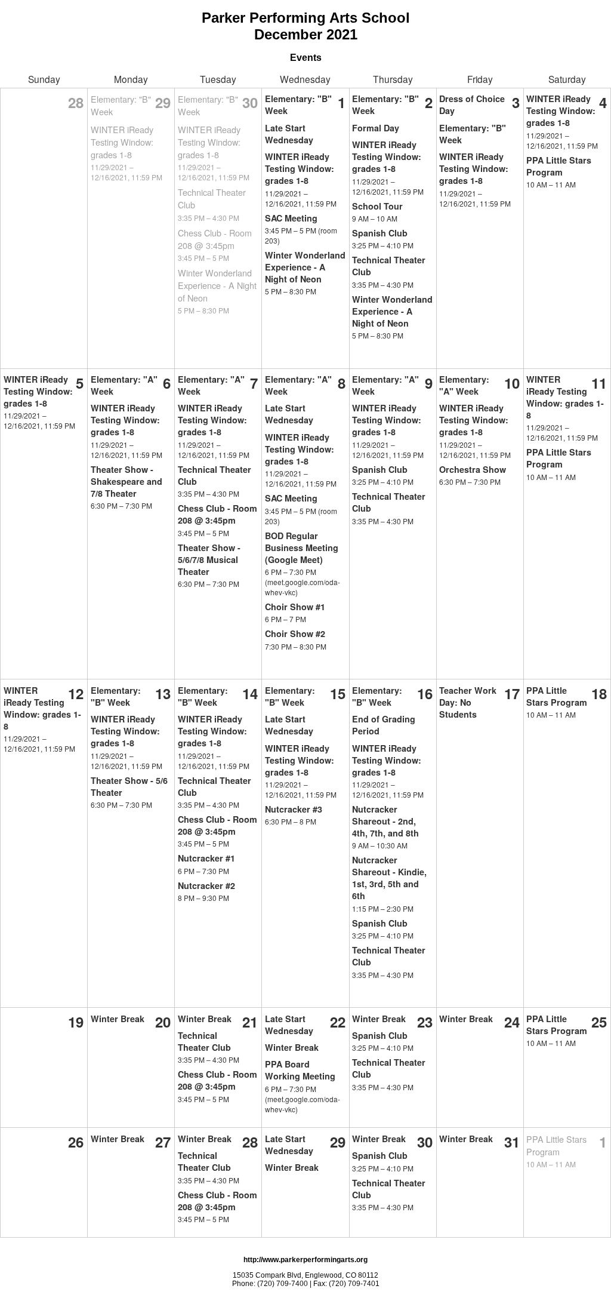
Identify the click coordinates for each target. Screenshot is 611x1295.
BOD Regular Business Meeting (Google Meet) (301, 547)
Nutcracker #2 (206, 885)
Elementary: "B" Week (116, 696)
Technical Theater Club (204, 1041)
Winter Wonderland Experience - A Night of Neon (217, 285)
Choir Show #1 (295, 607)
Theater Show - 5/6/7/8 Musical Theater (209, 559)
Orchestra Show (472, 469)
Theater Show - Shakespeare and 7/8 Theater (126, 481)
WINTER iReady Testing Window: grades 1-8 (122, 142)
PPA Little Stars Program (558, 166)
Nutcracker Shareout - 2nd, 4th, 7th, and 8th (385, 821)
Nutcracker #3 (293, 809)
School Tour (377, 206)
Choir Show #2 (295, 633)
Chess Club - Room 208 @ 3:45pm (215, 238)
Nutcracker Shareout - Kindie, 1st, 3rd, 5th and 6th (389, 878)
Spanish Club (380, 233)
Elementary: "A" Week (464, 385)
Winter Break (117, 1019)
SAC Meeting (291, 218)
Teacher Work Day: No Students (467, 702)
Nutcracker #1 (206, 858)
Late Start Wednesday (289, 134)
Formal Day (375, 128)
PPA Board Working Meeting (300, 1070)
